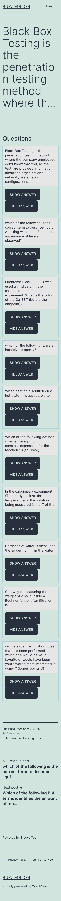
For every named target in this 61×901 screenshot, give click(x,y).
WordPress (40, 886)
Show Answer (23, 195)
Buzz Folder (16, 6)
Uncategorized (32, 738)
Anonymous (14, 733)
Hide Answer (21, 206)
